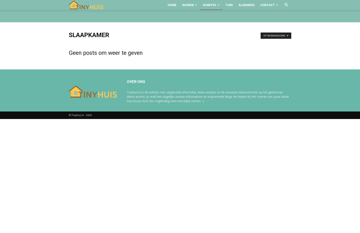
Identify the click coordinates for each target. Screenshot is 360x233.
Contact (267, 5)
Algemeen (246, 5)
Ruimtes (209, 5)
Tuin (229, 5)
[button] (286, 5)
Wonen (188, 5)
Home (172, 5)
